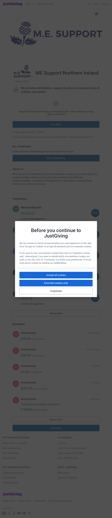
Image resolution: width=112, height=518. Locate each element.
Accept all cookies (56, 275)
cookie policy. (60, 263)
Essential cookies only (56, 283)
